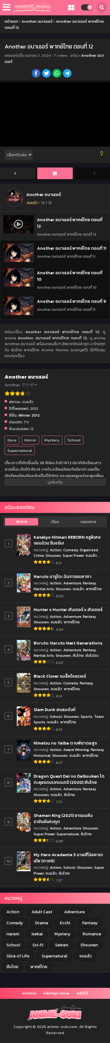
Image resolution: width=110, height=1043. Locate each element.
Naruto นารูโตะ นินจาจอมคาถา (62, 577)
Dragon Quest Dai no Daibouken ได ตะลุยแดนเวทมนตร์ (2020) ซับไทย (69, 779)
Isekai (36, 934)
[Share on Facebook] (36, 74)
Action (55, 550)
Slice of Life (17, 956)
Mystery (52, 440)
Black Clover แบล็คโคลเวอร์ (60, 676)
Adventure (72, 583)
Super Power (73, 555)
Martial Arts (44, 589)
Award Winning (76, 749)
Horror (30, 440)
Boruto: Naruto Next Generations (68, 643)
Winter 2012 (29, 415)
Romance (91, 934)
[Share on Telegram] (67, 74)
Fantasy (89, 583)
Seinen (61, 945)
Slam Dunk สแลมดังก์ (54, 710)
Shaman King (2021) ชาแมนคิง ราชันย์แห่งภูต (63, 819)
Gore (11, 440)
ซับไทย (78, 655)
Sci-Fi (37, 945)
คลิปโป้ (82, 993)
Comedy (70, 550)
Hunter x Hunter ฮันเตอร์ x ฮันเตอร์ (68, 610)
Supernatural (19, 450)
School (74, 440)
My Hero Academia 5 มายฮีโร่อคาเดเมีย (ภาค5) (68, 858)
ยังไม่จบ (92, 655)
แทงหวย (29, 993)
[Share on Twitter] (47, 74)
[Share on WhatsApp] (57, 74)
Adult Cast (41, 912)
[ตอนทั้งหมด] (55, 173)
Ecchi (65, 923)
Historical (42, 755)
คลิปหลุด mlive (56, 993)
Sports (86, 716)
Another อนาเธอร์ (43, 194)
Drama (41, 923)
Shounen (53, 555)
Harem (12, 934)
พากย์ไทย (94, 589)
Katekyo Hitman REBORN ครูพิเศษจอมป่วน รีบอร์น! (67, 540)
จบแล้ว (91, 555)
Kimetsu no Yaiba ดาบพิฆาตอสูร (65, 743)
